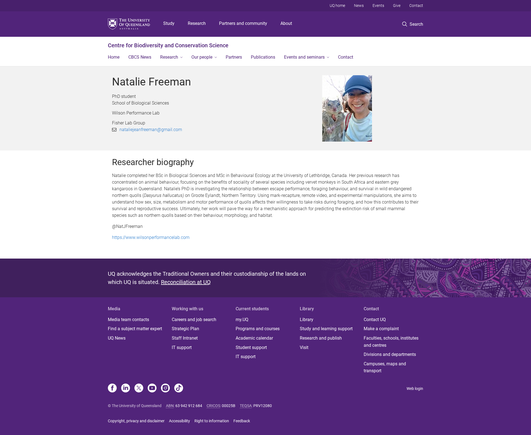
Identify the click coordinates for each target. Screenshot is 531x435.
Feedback (241, 421)
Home (113, 57)
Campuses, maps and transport (385, 367)
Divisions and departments (390, 354)
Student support (251, 347)
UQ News (117, 338)
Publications (263, 57)
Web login (415, 388)
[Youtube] (152, 388)
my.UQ (242, 319)
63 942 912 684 (188, 405)
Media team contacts (128, 319)
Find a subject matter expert (135, 328)
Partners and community (243, 23)
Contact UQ (375, 319)
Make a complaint (381, 328)
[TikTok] (178, 388)
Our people (201, 57)
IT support (182, 347)
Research (197, 23)
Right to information (211, 421)
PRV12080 (262, 405)
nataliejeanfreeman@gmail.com (150, 129)
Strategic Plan (185, 328)
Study (169, 23)
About (286, 23)
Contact (416, 5)
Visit (304, 347)
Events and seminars (304, 57)
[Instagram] (165, 388)
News (359, 5)
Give (396, 5)
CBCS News (139, 57)
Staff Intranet (185, 338)
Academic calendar (254, 338)
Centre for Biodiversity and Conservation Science (168, 45)
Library (306, 319)
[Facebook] (112, 388)
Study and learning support (326, 328)
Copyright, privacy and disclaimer (136, 421)
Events (378, 5)
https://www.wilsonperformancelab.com (150, 237)
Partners (234, 57)
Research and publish (321, 338)
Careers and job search (194, 319)
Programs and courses (258, 328)
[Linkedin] (125, 388)
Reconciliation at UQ (186, 282)
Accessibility (179, 421)
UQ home (337, 5)
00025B (228, 405)
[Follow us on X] (138, 388)
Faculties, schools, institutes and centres (391, 341)
